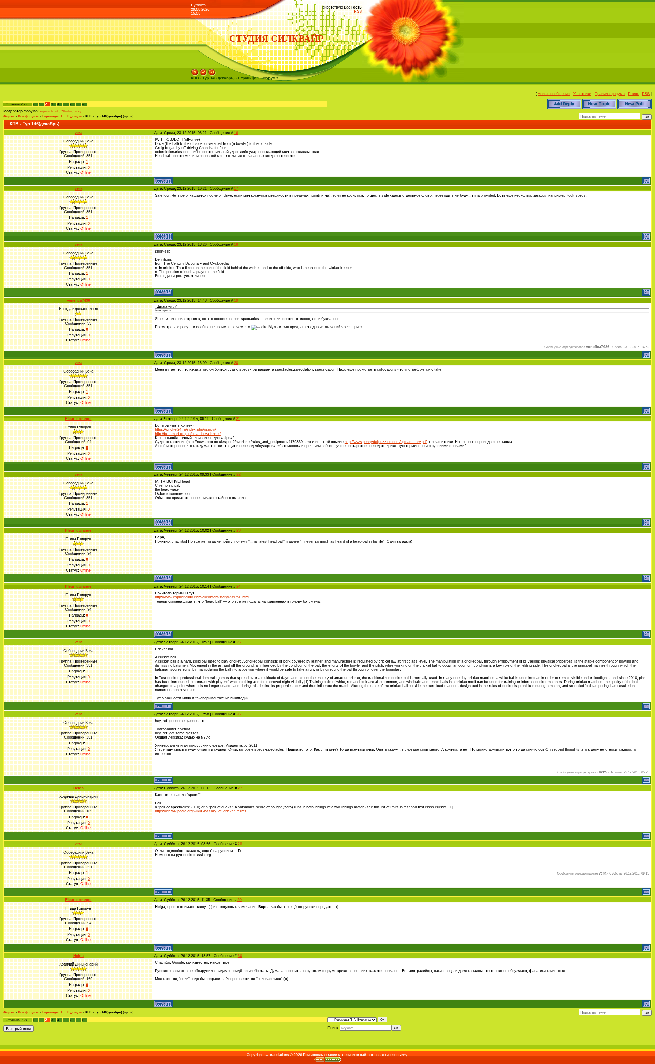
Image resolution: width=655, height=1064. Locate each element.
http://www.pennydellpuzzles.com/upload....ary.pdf (386, 442)
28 (240, 844)
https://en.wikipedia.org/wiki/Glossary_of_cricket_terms (200, 811)
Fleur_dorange (78, 418)
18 (236, 244)
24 (238, 586)
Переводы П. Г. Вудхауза (62, 116)
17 (236, 188)
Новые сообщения (554, 94)
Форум (8, 116)
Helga (78, 788)
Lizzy (77, 111)
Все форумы (28, 116)
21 (238, 418)
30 (240, 956)
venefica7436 (78, 300)
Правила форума (610, 94)
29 (239, 900)
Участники (582, 94)
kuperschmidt (49, 111)
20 (236, 363)
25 (238, 642)
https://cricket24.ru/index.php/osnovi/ (185, 429)
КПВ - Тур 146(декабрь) (103, 116)
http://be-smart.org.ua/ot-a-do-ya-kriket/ (188, 433)
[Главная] (195, 71)
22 (238, 474)
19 (236, 300)
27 (240, 788)
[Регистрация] (203, 71)
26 (238, 714)
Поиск (633, 94)
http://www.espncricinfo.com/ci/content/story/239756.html (202, 597)
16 (236, 133)
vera (78, 133)
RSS (358, 11)
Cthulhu (66, 111)
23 (238, 530)
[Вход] (212, 71)
